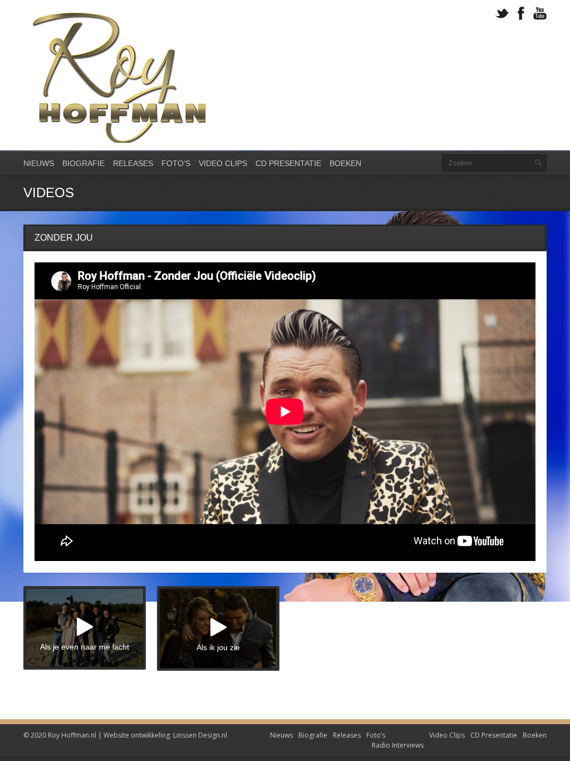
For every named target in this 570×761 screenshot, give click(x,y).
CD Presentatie (288, 163)
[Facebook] (521, 14)
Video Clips (223, 163)
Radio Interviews (398, 745)
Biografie (83, 163)
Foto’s (175, 163)
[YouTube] (540, 14)
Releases (133, 163)
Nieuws (38, 163)
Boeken (345, 163)
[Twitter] (502, 14)
